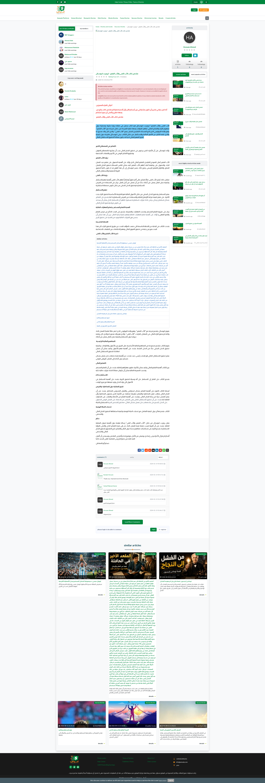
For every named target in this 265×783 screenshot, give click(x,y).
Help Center (119, 2)
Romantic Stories (90, 18)
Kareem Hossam (108, 475)
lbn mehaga (202, 216)
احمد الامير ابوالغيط (200, 154)
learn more (162, 780)
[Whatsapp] (163, 450)
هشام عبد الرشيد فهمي (202, 242)
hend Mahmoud (100, 726)
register (163, 529)
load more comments (132, 522)
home (97, 27)
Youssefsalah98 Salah (199, 114)
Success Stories (137, 18)
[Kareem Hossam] (100, 476)
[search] (207, 18)
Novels (161, 18)
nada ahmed (202, 229)
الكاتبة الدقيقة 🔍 (201, 175)
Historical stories (150, 18)
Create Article (170, 18)
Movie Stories (113, 18)
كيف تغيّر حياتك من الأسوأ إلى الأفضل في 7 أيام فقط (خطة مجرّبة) (196, 236)
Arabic (196, 2)
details (100, 595)
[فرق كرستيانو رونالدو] (82, 714)
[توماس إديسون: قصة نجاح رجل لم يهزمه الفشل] (183, 565)
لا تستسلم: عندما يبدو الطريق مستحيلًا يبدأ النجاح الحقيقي (193, 94)
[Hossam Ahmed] (100, 464)
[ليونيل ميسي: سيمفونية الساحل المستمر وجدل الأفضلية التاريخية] (82, 565)
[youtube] (64, 2)
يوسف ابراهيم (151, 726)
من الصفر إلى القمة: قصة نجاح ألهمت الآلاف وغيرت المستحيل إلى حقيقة (195, 210)
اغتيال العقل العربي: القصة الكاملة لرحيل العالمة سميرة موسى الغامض (195, 169)
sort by (132, 457)
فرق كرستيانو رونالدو (103, 318)
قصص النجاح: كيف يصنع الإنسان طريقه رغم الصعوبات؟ (194, 108)
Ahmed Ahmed (201, 127)
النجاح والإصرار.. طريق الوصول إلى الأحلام (194, 135)
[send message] (195, 55)
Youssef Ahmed (201, 202)
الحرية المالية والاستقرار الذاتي (105, 322)
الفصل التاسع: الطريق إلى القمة (106, 326)
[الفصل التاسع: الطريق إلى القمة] (183, 714)
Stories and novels (107, 27)
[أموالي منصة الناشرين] (60, 10)
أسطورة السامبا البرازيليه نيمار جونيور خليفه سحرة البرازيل (195, 196)
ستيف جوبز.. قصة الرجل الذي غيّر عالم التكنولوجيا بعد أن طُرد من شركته (195, 183)
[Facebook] (139, 450)
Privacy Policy (127, 2)
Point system (152, 761)
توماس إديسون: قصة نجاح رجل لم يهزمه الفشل (112, 313)
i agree (171, 780)
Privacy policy (101, 758)
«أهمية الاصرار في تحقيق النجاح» (193, 223)
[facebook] (57, 2)
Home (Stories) (76, 18)
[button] (167, 450)
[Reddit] (146, 450)
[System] (201, 2)
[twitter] (61, 2)
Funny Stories (124, 18)
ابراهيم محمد (101, 577)
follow (187, 55)
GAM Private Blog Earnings (106, 765)
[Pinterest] (160, 450)
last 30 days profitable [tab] (67, 28)
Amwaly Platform (63, 18)
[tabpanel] (75, 52)
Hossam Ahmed (108, 464)
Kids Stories (102, 18)
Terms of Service (138, 2)
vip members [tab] (84, 28)
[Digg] (153, 450)
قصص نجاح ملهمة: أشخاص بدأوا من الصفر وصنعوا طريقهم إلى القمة (195, 148)
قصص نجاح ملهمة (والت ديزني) (193, 121)
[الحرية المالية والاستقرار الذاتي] (132, 714)
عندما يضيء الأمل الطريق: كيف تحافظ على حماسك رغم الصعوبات (194, 81)
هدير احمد (202, 87)
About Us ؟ (151, 758)
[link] (190, 50)
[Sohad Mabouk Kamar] (100, 488)
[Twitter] (142, 450)
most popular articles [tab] (198, 74)
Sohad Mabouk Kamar (110, 486)
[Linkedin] (156, 450)
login (153, 529)
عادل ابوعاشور (201, 726)
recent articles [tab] (181, 74)
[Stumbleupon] (149, 450)
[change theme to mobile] (206, 2)
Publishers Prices (128, 761)
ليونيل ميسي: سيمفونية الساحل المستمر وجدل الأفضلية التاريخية (116, 243)
